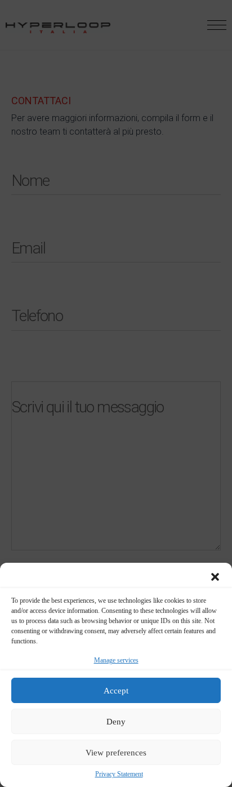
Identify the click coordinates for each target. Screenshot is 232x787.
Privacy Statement (119, 774)
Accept (116, 690)
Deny (116, 721)
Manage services (116, 660)
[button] (215, 577)
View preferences (116, 752)
